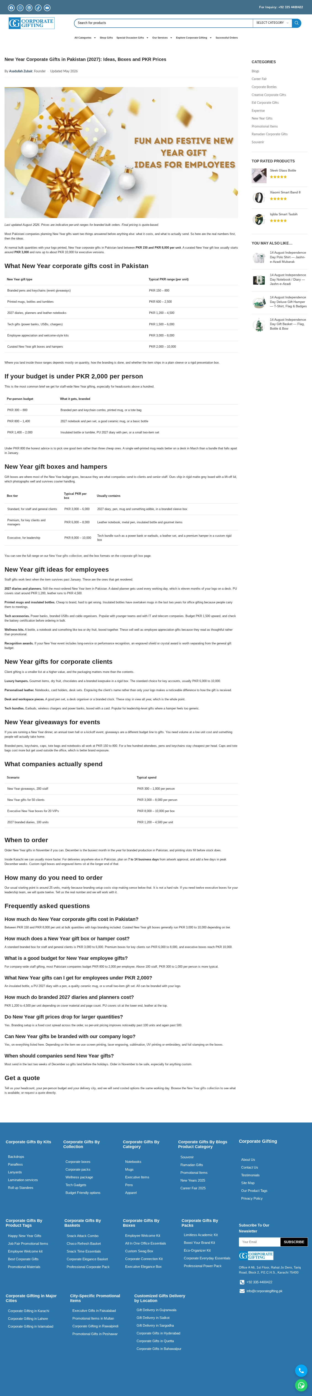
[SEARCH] (296, 23)
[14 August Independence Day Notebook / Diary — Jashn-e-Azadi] (259, 280)
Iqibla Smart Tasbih (284, 214)
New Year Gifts (262, 118)
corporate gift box (131, 555)
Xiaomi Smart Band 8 (285, 192)
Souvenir (258, 142)
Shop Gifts (106, 37)
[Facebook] (11, 8)
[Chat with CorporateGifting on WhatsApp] (301, 1385)
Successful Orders (227, 37)
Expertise (258, 110)
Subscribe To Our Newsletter (254, 1228)
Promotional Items (265, 126)
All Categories (82, 37)
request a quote (35, 1092)
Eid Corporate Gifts (265, 102)
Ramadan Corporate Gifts (270, 134)
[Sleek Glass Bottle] (259, 175)
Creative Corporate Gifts (269, 95)
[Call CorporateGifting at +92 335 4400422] (301, 1371)
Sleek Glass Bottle (283, 170)
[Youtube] (47, 8)
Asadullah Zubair (20, 71)
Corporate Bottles (264, 87)
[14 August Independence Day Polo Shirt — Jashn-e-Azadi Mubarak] (259, 258)
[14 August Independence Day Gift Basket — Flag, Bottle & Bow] (259, 325)
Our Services (160, 37)
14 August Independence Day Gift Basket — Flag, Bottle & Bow (288, 324)
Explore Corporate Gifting (191, 37)
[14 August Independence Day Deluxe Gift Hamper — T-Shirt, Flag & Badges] (259, 302)
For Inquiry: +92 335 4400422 (281, 7)
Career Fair (259, 79)
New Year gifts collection (65, 555)
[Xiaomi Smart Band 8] (259, 197)
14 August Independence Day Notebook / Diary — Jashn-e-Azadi (288, 279)
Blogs (255, 71)
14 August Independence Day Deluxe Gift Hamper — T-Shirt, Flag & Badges (288, 301)
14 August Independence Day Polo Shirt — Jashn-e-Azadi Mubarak (288, 257)
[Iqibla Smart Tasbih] (259, 219)
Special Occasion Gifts (130, 37)
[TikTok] (38, 8)
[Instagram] (20, 8)
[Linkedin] (29, 8)
